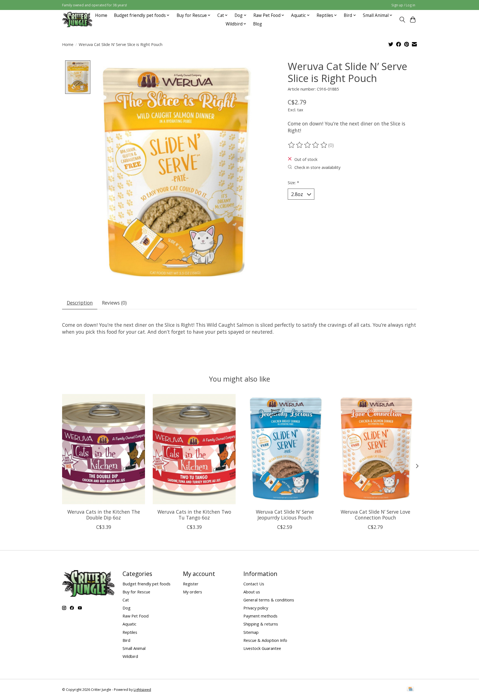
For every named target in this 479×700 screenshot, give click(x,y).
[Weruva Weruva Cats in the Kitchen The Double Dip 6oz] (103, 449)
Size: (293, 182)
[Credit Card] (410, 689)
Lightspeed (142, 689)
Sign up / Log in (403, 5)
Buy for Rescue (136, 592)
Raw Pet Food (136, 616)
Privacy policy (255, 608)
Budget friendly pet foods (146, 583)
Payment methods (260, 616)
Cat (126, 600)
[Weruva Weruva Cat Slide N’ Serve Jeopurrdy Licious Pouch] (284, 449)
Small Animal (134, 648)
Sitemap (251, 632)
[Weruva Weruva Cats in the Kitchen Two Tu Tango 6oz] (194, 449)
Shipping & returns (260, 624)
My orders (192, 592)
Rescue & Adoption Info (265, 640)
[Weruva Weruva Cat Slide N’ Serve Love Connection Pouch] (375, 449)
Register (190, 583)
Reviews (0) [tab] (114, 302)
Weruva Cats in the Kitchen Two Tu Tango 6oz (194, 514)
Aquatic (129, 624)
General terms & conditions (268, 600)
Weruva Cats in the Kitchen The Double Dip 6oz (103, 514)
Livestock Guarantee (262, 648)
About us (251, 592)
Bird (126, 640)
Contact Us (253, 583)
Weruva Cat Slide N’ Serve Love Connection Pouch (375, 514)
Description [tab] (80, 302)
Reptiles (130, 632)
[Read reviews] (308, 145)
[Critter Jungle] (77, 19)
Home (101, 15)
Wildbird (130, 656)
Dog (127, 608)
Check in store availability (317, 167)
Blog (257, 24)
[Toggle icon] (402, 20)
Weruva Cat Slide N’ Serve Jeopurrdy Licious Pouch (285, 514)
